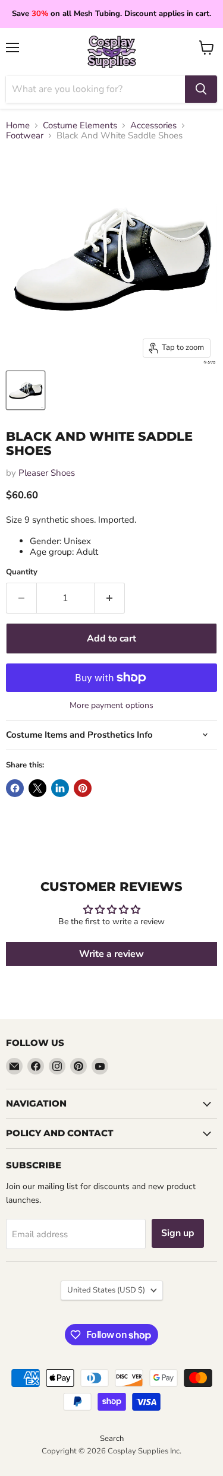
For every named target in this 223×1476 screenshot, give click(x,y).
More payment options (111, 705)
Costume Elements (80, 126)
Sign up (177, 1233)
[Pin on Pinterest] (83, 788)
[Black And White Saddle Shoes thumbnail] (26, 390)
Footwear (24, 136)
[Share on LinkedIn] (60, 788)
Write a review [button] (111, 953)
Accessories (153, 126)
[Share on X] (37, 788)
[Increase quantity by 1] (110, 598)
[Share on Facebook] (15, 788)
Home (18, 126)
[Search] (201, 89)
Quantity (21, 572)
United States (106, 1290)
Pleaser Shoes (46, 473)
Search (112, 1438)
